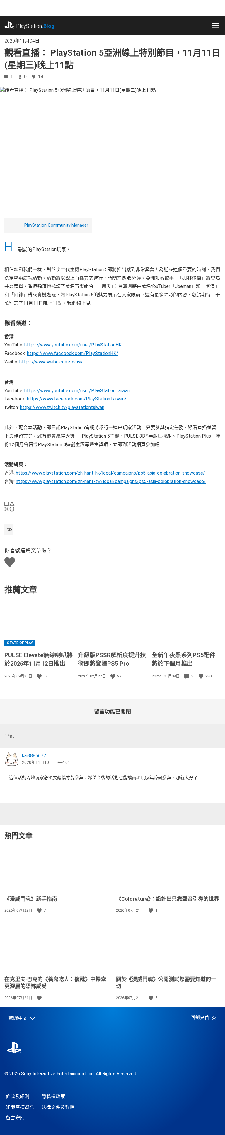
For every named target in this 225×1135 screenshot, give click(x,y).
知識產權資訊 (20, 1107)
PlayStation (35, 26)
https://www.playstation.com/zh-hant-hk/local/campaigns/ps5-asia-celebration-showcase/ (110, 473)
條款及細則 (17, 1096)
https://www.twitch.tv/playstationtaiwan (62, 407)
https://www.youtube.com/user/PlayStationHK (73, 345)
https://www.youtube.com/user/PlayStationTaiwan (77, 390)
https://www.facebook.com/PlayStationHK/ (72, 353)
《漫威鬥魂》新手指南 (30, 899)
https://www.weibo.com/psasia (51, 362)
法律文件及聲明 (58, 1107)
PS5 (9, 529)
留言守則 (15, 1118)
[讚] (40, 676)
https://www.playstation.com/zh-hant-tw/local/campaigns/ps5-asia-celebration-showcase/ (111, 481)
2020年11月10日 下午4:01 (46, 762)
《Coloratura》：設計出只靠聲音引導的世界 (167, 899)
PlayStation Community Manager (56, 225)
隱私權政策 (53, 1096)
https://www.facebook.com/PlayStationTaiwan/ (77, 399)
